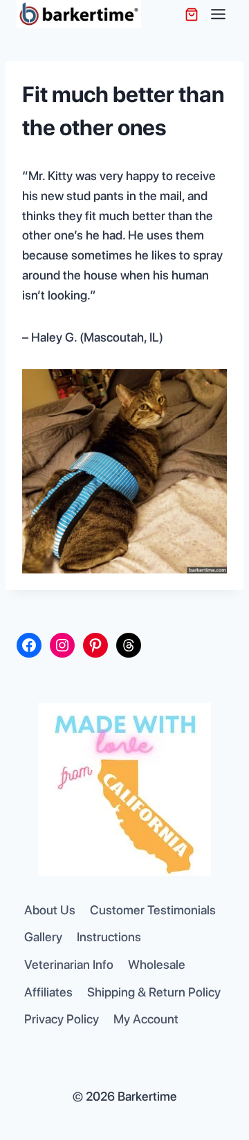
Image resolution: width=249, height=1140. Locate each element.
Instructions (109, 937)
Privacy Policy (61, 1019)
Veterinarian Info (68, 964)
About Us (49, 910)
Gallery (43, 937)
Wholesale (156, 964)
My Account (145, 1019)
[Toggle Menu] (218, 14)
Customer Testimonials (153, 910)
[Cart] (192, 14)
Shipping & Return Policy (154, 992)
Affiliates (48, 992)
